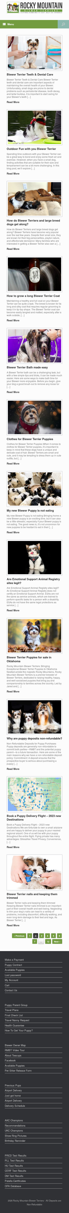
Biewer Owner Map (15, 1045)
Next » (57, 941)
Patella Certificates (15, 1181)
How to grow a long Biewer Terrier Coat (33, 296)
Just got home (13, 1095)
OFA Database (13, 1186)
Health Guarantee (14, 1025)
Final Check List (14, 1015)
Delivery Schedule (15, 1105)
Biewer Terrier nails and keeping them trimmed (32, 896)
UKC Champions (14, 1130)
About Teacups (13, 1055)
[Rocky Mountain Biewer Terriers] (34, 7)
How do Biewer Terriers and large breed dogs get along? (33, 222)
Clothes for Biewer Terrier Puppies (30, 439)
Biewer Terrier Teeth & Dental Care (30, 74)
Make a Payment (14, 959)
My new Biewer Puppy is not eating (30, 510)
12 (48, 941)
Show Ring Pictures (16, 1135)
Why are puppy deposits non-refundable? (34, 738)
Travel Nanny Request (17, 1020)
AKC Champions (14, 1120)
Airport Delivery (13, 1090)
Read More (13, 102)
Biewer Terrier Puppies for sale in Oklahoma (29, 659)
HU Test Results (14, 1165)
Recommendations (15, 1125)
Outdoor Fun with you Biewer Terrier (31, 149)
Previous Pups (13, 1085)
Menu (10, 24)
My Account (11, 980)
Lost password (13, 975)
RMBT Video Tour (15, 1050)
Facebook (10, 1060)
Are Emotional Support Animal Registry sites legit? (33, 581)
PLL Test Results (14, 1160)
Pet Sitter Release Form (18, 1070)
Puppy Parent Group (16, 1005)
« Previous (19, 935)
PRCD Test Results (15, 1155)
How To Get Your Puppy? (19, 1030)
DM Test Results (14, 1176)
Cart (7, 985)
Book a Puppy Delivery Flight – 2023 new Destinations (34, 818)
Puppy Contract (13, 965)
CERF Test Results (15, 1170)
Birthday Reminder (15, 1140)
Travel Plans (12, 1010)
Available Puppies (15, 970)
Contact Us (11, 990)
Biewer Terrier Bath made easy (27, 367)
